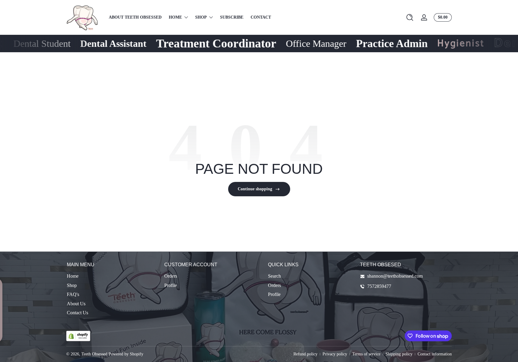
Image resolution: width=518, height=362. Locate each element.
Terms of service (366, 354)
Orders (170, 276)
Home (73, 276)
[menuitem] (112, 276)
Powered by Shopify (126, 354)
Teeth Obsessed (94, 354)
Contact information (435, 354)
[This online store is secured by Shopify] (78, 336)
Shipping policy (399, 354)
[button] (410, 17)
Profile (170, 285)
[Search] (409, 17)
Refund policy (305, 354)
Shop (72, 285)
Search (274, 276)
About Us (76, 303)
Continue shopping (255, 189)
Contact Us (77, 312)
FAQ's (73, 294)
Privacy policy (335, 354)
